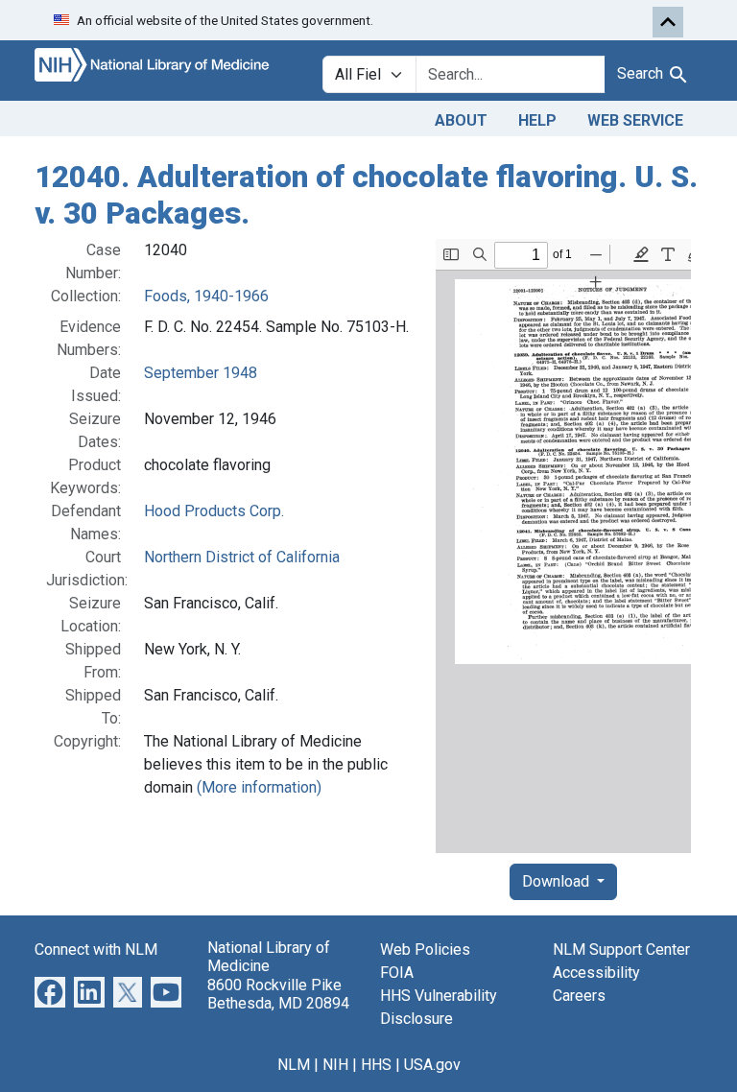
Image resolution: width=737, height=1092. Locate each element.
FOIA (397, 972)
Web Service (635, 120)
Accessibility (596, 972)
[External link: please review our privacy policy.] (50, 991)
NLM (293, 1065)
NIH (335, 1065)
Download (557, 881)
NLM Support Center (621, 949)
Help (537, 120)
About (461, 120)
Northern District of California (242, 557)
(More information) (259, 787)
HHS (376, 1065)
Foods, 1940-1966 (206, 296)
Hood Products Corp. (214, 511)
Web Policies (425, 949)
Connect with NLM (96, 949)
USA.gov (432, 1065)
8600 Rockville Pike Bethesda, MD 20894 (278, 994)
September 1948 (200, 373)
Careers (579, 995)
